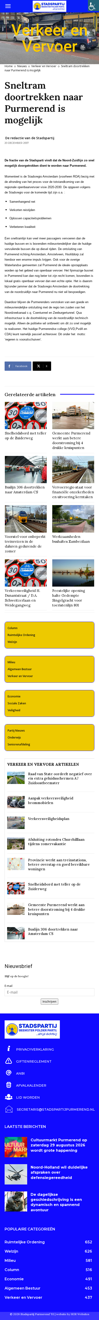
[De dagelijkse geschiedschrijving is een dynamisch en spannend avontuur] (16, 1201)
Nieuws (22, 66)
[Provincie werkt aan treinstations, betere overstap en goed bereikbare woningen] (16, 864)
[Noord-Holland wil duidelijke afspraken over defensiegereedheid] (16, 1174)
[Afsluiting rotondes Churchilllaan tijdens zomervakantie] (16, 843)
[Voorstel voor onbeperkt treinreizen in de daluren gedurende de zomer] (26, 518)
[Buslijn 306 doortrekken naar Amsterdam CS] (26, 469)
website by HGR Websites (72, 1314)
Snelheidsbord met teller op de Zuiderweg (25, 435)
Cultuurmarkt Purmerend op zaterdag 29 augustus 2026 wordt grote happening (59, 1145)
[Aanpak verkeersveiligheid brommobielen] (16, 802)
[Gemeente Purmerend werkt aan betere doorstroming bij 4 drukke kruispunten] (73, 415)
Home (9, 66)
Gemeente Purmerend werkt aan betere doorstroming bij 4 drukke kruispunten (71, 440)
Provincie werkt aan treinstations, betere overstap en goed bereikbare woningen (59, 864)
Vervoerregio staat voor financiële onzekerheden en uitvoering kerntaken (73, 492)
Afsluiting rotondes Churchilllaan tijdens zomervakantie (56, 841)
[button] (7, 6)
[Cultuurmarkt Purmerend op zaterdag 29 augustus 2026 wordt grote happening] (16, 1147)
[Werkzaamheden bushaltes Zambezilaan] (73, 518)
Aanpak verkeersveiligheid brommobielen (50, 800)
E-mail (8, 986)
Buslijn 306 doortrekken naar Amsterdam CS (25, 489)
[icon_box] (29, 1049)
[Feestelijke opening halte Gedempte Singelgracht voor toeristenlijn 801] (73, 573)
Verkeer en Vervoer (43, 66)
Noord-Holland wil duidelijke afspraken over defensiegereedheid (59, 1172)
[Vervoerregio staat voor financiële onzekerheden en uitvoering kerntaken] (73, 469)
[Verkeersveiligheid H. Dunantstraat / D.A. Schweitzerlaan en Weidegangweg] (26, 573)
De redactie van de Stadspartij (29, 138)
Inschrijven (49, 1002)
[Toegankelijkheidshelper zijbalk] (93, 5)
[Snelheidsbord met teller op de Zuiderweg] (26, 415)
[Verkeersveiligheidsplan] (16, 823)
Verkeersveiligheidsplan (48, 819)
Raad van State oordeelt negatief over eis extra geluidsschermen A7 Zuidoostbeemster (60, 778)
